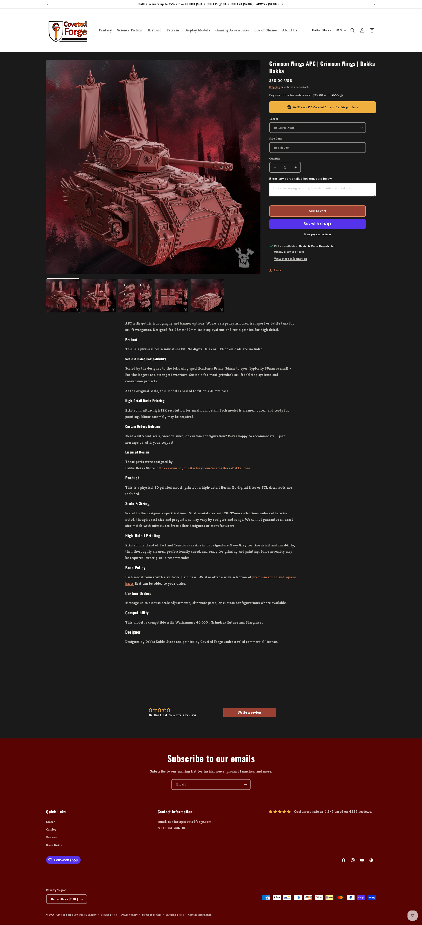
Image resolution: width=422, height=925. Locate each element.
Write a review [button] (250, 712)
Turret (273, 119)
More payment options (317, 234)
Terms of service (151, 914)
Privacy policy (129, 914)
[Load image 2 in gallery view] (99, 295)
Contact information (199, 914)
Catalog (51, 830)
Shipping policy (175, 914)
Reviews (52, 837)
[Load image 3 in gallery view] (135, 295)
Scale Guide (54, 845)
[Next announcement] (374, 4)
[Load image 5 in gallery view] (207, 295)
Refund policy (109, 914)
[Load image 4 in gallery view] (171, 295)
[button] (352, 30)
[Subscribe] (245, 784)
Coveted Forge (64, 914)
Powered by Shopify (85, 914)
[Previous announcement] (48, 4)
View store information (290, 259)
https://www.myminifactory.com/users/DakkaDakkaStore (203, 468)
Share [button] (278, 270)
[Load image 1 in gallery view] (63, 295)
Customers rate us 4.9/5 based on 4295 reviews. (333, 811)
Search (51, 822)
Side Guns (275, 138)
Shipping (274, 87)
